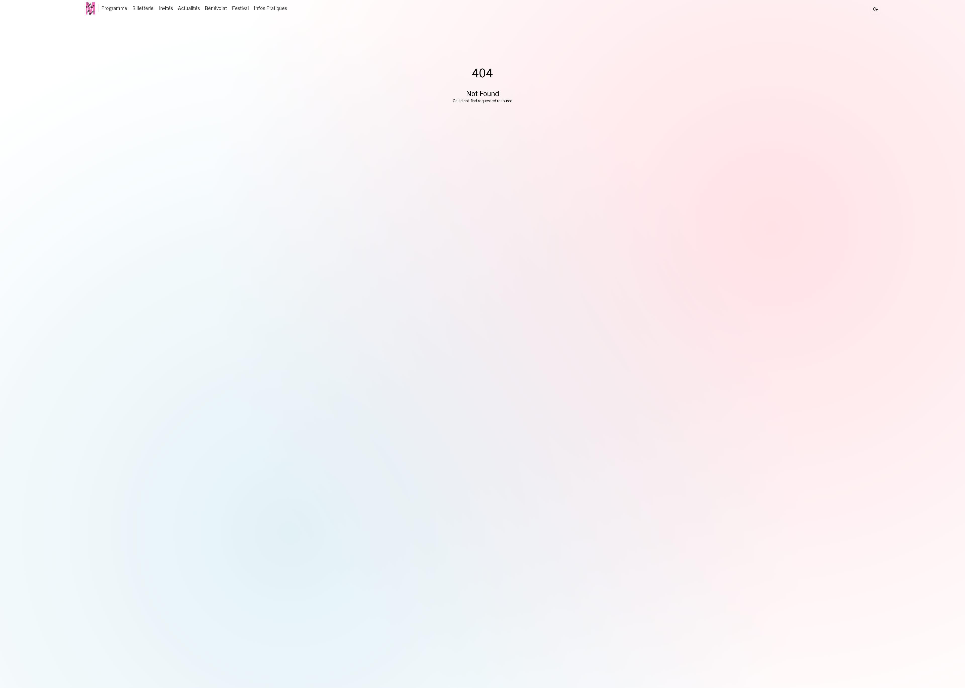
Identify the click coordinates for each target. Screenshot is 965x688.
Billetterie (143, 8)
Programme (114, 8)
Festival (240, 8)
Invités (166, 8)
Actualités (189, 8)
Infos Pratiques (270, 8)
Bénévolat (216, 8)
